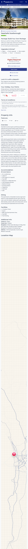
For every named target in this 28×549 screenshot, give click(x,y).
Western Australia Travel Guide (9, 31)
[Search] (25, 2)
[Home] (8, 2)
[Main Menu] (2, 2)
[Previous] (3, 19)
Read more (3, 110)
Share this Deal (14, 72)
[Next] (25, 19)
